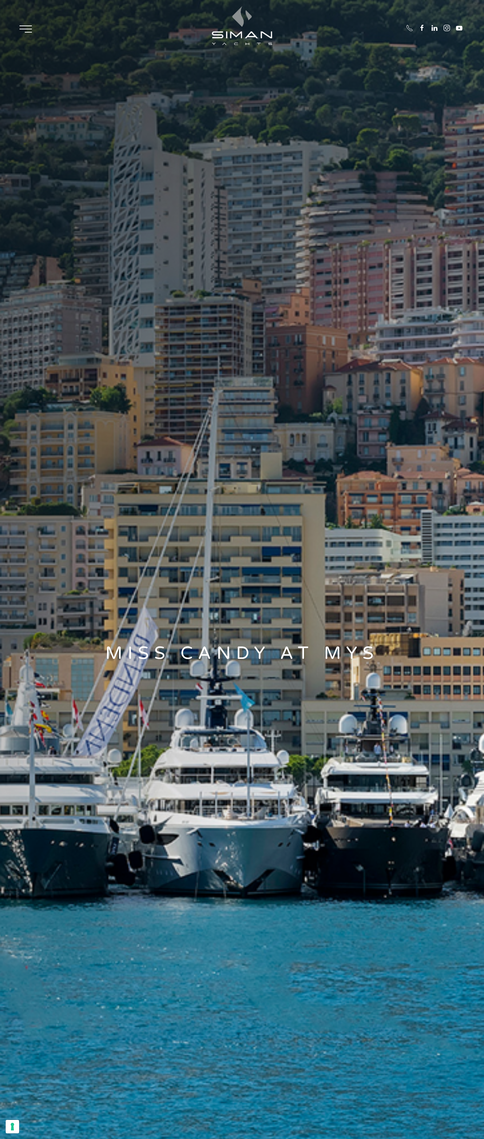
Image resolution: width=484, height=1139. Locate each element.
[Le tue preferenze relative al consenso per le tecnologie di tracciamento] (12, 1126)
